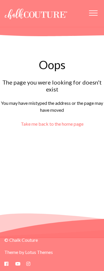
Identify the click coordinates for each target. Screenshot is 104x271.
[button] (93, 12)
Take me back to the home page (52, 124)
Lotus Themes (39, 252)
